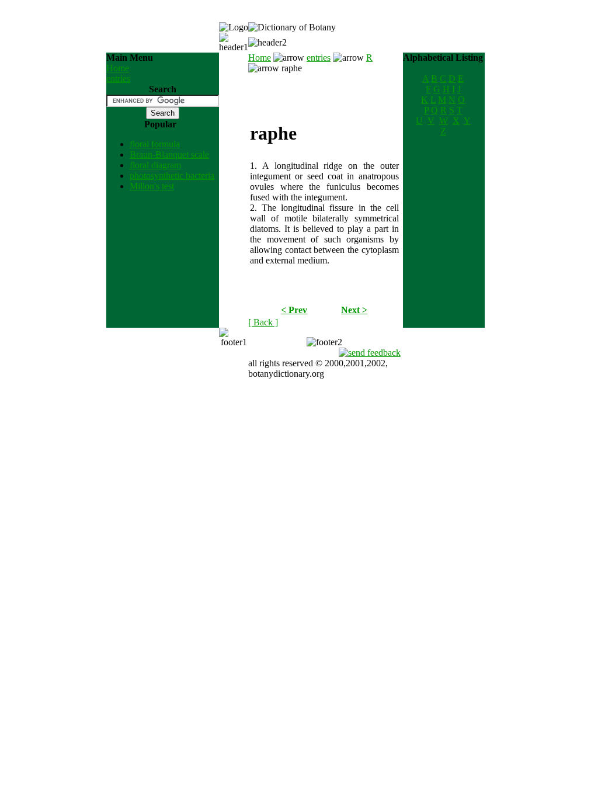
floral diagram (155, 165)
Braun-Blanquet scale (169, 154)
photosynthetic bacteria (172, 176)
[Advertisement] (324, 91)
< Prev (294, 310)
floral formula (155, 144)
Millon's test (152, 186)
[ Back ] (263, 322)
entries (118, 79)
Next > (354, 310)
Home (117, 68)
